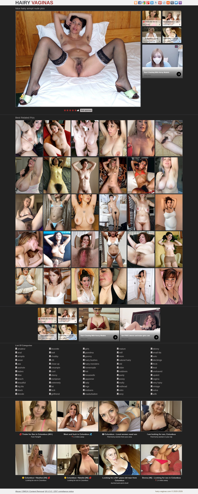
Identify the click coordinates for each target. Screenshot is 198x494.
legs (87, 386)
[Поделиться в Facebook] (139, 2)
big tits (20, 386)
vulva (155, 390)
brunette (55, 349)
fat (52, 386)
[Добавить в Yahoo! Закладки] (180, 2)
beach (20, 379)
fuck (53, 390)
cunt (53, 371)
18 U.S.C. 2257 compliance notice (59, 491)
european (55, 379)
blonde (20, 394)
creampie (55, 368)
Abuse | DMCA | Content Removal (29, 491)
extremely (56, 383)
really (121, 383)
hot (86, 371)
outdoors (123, 371)
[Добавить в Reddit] (164, 2)
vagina (155, 379)
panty (121, 375)
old (120, 364)
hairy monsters (92, 364)
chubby (54, 356)
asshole (21, 368)
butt (53, 352)
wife (154, 394)
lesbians (89, 390)
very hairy (157, 383)
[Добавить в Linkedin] (152, 2)
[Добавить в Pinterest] (160, 2)
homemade (90, 368)
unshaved (157, 371)
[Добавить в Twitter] (176, 2)
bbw (19, 375)
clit (52, 360)
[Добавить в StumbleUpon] (168, 2)
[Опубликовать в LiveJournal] (156, 2)
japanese (89, 379)
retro (121, 390)
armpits (21, 356)
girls (87, 349)
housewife (90, 375)
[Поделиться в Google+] (148, 2)
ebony (54, 375)
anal (19, 352)
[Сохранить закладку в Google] (143, 2)
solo (154, 356)
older (121, 368)
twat (154, 368)
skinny (155, 349)
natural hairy (125, 360)
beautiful (21, 383)
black (20, 390)
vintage (156, 386)
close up (55, 364)
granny (88, 356)
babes (20, 371)
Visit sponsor (86, 110)
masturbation (91, 394)
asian (20, 360)
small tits (156, 352)
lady (87, 383)
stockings (157, 360)
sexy (121, 394)
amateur (21, 349)
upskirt (155, 375)
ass (19, 364)
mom (121, 356)
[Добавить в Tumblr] (172, 2)
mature (122, 349)
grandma (89, 352)
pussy (122, 379)
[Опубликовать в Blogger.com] (135, 2)
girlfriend (55, 394)
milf (120, 352)
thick (154, 364)
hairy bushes (91, 360)
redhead (123, 386)
